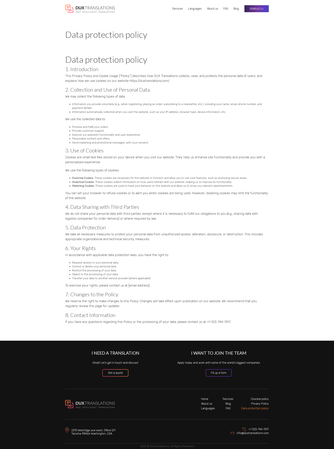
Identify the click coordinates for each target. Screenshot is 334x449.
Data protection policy (255, 408)
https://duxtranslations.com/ (149, 81)
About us (212, 8)
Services (177, 8)
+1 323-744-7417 (258, 429)
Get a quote (115, 372)
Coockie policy (260, 399)
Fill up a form (218, 372)
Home (204, 399)
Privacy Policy (260, 403)
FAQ (225, 8)
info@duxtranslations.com (253, 433)
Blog (236, 8)
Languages (195, 8)
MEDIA (257, 8)
